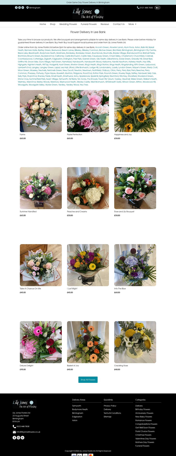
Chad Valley (115, 56)
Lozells (114, 67)
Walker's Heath (150, 79)
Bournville (107, 53)
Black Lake (23, 53)
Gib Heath (101, 59)
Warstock (54, 82)
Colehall (149, 56)
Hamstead (67, 61)
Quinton (68, 73)
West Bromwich (97, 82)
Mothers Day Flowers (144, 442)
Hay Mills (146, 61)
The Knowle (92, 79)
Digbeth (47, 59)
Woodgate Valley (36, 84)
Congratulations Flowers (146, 424)
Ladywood (150, 64)
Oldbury (106, 70)
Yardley (61, 84)
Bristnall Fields (149, 53)
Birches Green (105, 50)
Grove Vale (33, 61)
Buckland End (47, 56)
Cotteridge (38, 59)
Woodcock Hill (149, 82)
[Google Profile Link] (22, 7)
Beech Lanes (68, 50)
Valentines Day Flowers (145, 438)
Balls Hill (144, 47)
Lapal (57, 67)
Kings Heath (115, 64)
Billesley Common (90, 50)
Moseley (34, 70)
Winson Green (128, 82)
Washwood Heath (68, 82)
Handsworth (78, 61)
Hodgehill (53, 64)
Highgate (22, 64)
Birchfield (117, 50)
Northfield (96, 70)
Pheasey (31, 73)
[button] (88, 400)
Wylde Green (51, 84)
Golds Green (125, 59)
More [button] (131, 24)
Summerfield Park (37, 79)
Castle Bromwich (72, 56)
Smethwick (68, 76)
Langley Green (47, 67)
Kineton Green (77, 64)
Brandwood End (134, 53)
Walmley (22, 82)
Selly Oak (152, 73)
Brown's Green (33, 56)
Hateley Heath (135, 61)
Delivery (107, 409)
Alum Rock (129, 47)
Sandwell (142, 73)
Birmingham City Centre (145, 50)
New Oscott (68, 70)
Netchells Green (54, 70)
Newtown (86, 70)
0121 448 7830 (146, 7)
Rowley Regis (125, 73)
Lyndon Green (125, 67)
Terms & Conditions (112, 413)
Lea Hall (64, 67)
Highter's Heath (34, 64)
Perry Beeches (137, 70)
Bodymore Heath (48, 53)
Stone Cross (23, 79)
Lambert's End (24, 67)
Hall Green (56, 61)
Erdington (67, 59)
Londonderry (105, 67)
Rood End (87, 73)
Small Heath (56, 76)
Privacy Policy (110, 406)
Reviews (105, 24)
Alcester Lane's (116, 47)
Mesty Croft (152, 67)
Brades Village (119, 53)
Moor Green (23, 70)
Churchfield (138, 56)
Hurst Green (64, 64)
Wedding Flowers (68, 24)
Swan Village (52, 79)
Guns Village (44, 61)
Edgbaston (57, 59)
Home (43, 24)
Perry (118, 70)
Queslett (60, 73)
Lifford (71, 67)
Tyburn (111, 79)
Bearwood (56, 50)
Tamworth (63, 79)
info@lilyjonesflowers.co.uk (28, 432)
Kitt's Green (139, 64)
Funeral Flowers (89, 24)
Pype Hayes (50, 73)
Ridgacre (77, 73)
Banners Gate (31, 50)
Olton (113, 70)
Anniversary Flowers (144, 413)
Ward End (31, 82)
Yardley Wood (72, 84)
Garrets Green (89, 59)
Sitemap (107, 416)
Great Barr (147, 59)
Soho (76, 76)
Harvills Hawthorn (120, 61)
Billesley (78, 50)
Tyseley (118, 79)
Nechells (42, 70)
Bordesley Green (83, 53)
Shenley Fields (44, 76)
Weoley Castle (83, 82)
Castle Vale (86, 56)
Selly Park (22, 76)
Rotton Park (98, 73)
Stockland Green (145, 76)
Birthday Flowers (142, 409)
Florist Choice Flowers (144, 431)
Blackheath (34, 53)
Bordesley (70, 53)
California (59, 56)
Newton (78, 70)
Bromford (22, 56)
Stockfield (132, 76)
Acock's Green (102, 47)
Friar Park (77, 59)
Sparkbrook (84, 76)
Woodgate (23, 84)
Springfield (104, 76)
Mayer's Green (139, 67)
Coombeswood (25, 59)
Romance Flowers (143, 420)
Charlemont (127, 56)
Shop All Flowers (88, 380)
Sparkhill (94, 76)
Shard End (32, 76)
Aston (137, 47)
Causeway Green (100, 56)
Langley (35, 67)
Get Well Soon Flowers (145, 427)
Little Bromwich (82, 67)
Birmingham (127, 50)
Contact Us (119, 24)
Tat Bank (73, 79)
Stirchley (123, 76)
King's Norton (103, 64)
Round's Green (111, 73)
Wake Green (136, 79)
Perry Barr (126, 70)
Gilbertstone (112, 59)
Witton (139, 82)
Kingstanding (127, 64)
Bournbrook (97, 53)
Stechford (114, 76)
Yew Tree (84, 84)
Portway (40, 73)
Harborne (106, 61)
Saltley (134, 73)
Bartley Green (44, 50)
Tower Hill (102, 79)
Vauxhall (126, 79)
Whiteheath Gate (113, 82)
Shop (52, 24)
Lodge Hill (94, 67)
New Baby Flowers (143, 416)
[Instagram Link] (19, 7)
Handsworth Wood (93, 61)
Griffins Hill (22, 61)
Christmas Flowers (143, 435)
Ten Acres (81, 79)
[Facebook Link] (16, 7)
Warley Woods (43, 82)
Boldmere (61, 53)
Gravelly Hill (136, 59)
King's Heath (90, 64)
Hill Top (45, 64)
